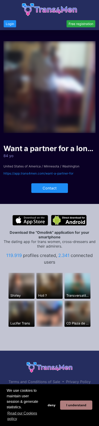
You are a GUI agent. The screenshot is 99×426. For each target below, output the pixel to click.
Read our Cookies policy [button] (22, 416)
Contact (50, 188)
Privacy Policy (78, 381)
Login (10, 24)
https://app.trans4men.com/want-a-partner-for (38, 173)
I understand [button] (76, 405)
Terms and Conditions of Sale (34, 381)
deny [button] (51, 405)
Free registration (81, 24)
